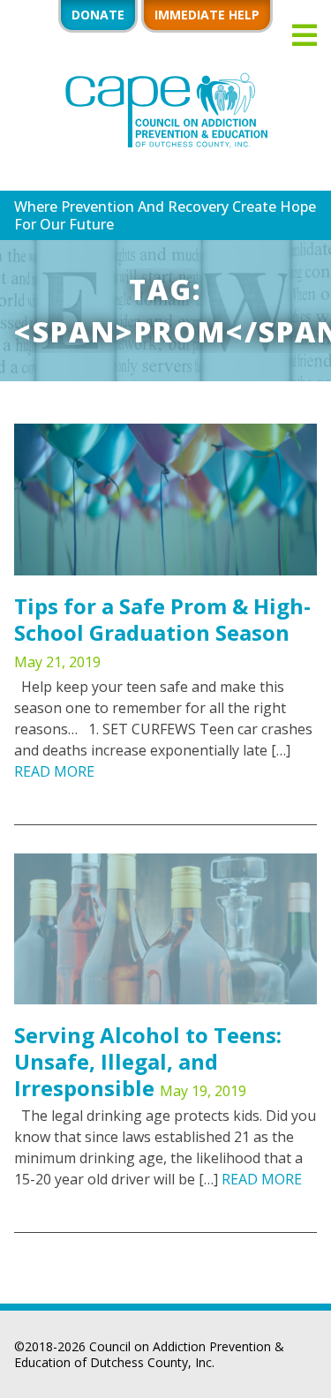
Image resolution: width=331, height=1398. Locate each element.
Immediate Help (207, 14)
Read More (54, 771)
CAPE (166, 111)
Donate (97, 14)
